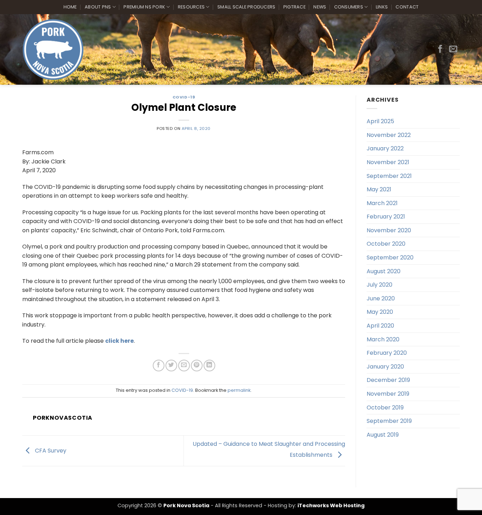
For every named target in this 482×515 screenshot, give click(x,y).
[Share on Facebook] (158, 365)
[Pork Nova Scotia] (53, 49)
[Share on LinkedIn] (209, 365)
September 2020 (390, 257)
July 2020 (379, 285)
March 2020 (383, 339)
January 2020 (385, 367)
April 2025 (380, 121)
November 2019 (388, 394)
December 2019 (388, 380)
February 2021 (386, 216)
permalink (239, 390)
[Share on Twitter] (171, 365)
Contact (407, 7)
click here (119, 341)
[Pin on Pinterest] (197, 365)
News (319, 7)
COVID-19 (184, 97)
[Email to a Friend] (184, 365)
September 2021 (389, 176)
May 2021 (379, 189)
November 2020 (389, 230)
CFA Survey (50, 450)
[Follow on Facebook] (440, 49)
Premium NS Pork (144, 7)
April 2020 (380, 326)
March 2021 (382, 203)
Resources (191, 7)
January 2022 (385, 148)
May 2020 (380, 312)
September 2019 (389, 421)
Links (382, 7)
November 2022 (389, 135)
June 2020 (381, 298)
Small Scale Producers (246, 7)
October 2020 (386, 244)
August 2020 (383, 271)
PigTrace (294, 7)
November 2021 (388, 162)
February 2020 (387, 353)
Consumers (348, 7)
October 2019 (385, 407)
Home (70, 7)
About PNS (98, 7)
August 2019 (383, 435)
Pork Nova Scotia (186, 505)
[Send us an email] (453, 49)
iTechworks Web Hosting (330, 505)
